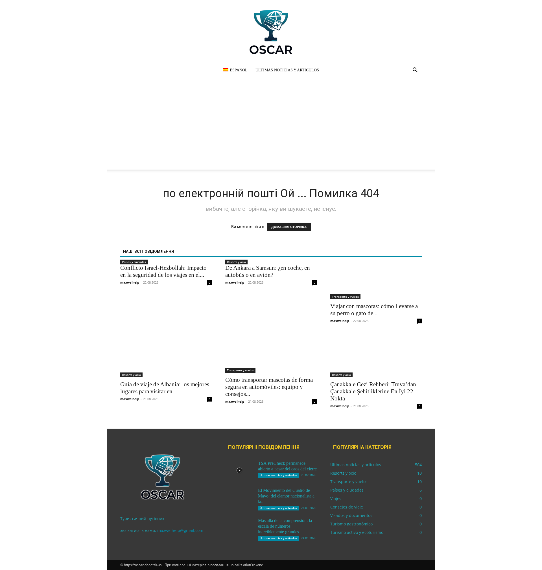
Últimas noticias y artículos (287, 70)
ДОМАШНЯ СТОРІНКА (289, 227)
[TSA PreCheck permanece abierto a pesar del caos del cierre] (239, 470)
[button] (415, 70)
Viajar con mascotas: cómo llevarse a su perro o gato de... (374, 310)
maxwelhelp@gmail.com (180, 530)
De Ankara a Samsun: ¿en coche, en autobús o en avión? (267, 271)
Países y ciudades (134, 262)
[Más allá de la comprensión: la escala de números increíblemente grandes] (239, 528)
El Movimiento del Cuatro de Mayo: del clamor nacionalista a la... (286, 496)
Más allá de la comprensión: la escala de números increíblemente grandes (285, 526)
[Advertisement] (271, 130)
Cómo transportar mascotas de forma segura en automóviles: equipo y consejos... (269, 386)
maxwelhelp (129, 282)
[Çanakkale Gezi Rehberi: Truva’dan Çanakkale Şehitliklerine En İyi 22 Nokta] (376, 354)
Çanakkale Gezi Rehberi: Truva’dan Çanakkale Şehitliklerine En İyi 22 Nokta (373, 391)
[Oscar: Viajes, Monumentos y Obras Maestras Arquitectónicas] (271, 31)
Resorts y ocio (236, 262)
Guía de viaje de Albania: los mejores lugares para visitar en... (164, 388)
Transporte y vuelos (345, 297)
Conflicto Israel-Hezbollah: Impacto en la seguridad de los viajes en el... (163, 271)
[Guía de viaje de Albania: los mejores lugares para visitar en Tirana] (166, 354)
